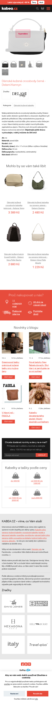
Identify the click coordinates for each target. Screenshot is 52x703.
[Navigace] (47, 8)
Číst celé (8, 377)
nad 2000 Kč (36, 498)
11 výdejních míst (17, 303)
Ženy (34, 2)
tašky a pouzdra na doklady (20, 538)
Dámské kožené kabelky (24, 105)
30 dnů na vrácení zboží (39, 303)
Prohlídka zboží (37, 312)
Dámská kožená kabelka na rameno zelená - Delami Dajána (38, 205)
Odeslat (41, 455)
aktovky (12, 541)
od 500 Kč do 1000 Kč (37, 482)
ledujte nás (37, 549)
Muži (41, 2)
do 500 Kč (15, 481)
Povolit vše (37, 694)
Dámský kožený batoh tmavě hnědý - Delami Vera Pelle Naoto (14, 257)
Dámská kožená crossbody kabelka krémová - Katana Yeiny (14, 205)
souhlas (7, 684)
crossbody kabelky (30, 532)
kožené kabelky (15, 532)
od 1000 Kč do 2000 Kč (15, 499)
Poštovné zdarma (17, 312)
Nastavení (14, 694)
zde (36, 699)
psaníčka (20, 535)
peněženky (29, 535)
